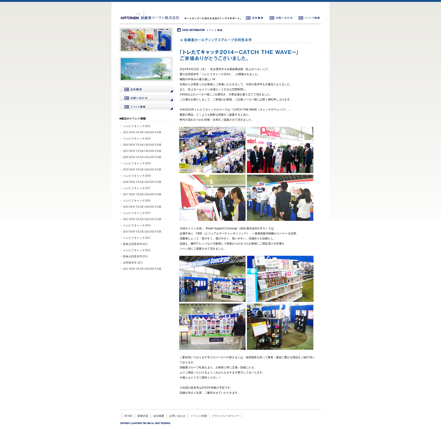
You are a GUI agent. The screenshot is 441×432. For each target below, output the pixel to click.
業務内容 (142, 416)
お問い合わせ (177, 416)
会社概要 (158, 416)
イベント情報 (198, 416)
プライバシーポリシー (225, 416)
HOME (128, 416)
